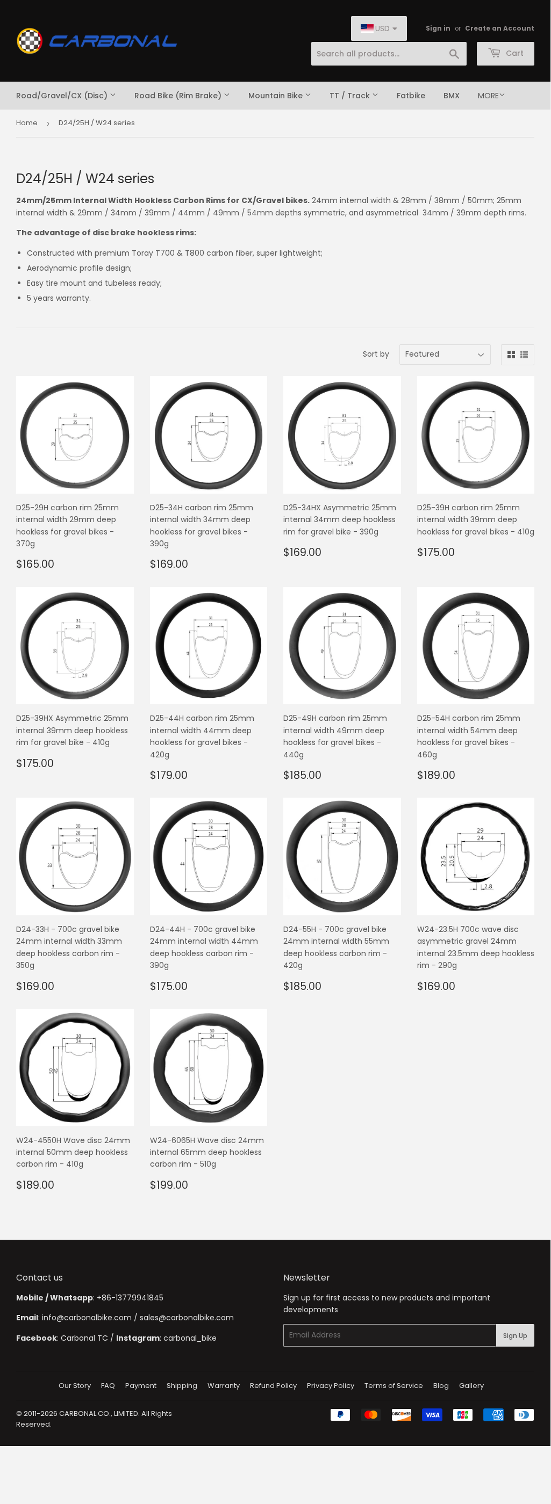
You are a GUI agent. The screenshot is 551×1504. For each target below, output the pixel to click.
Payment (140, 1385)
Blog (441, 1385)
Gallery (471, 1385)
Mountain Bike (276, 95)
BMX (451, 95)
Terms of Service (393, 1385)
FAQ (108, 1385)
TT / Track (351, 95)
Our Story (75, 1385)
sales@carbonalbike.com (187, 1317)
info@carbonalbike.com (87, 1317)
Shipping (182, 1385)
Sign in (438, 28)
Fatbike (411, 95)
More (488, 95)
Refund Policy (273, 1385)
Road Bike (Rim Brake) (179, 95)
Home (27, 123)
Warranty (223, 1385)
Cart (514, 53)
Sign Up (515, 1335)
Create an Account (499, 28)
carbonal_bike (190, 1338)
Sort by (376, 354)
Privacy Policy (330, 1385)
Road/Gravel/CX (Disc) (63, 95)
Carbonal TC (84, 1338)
